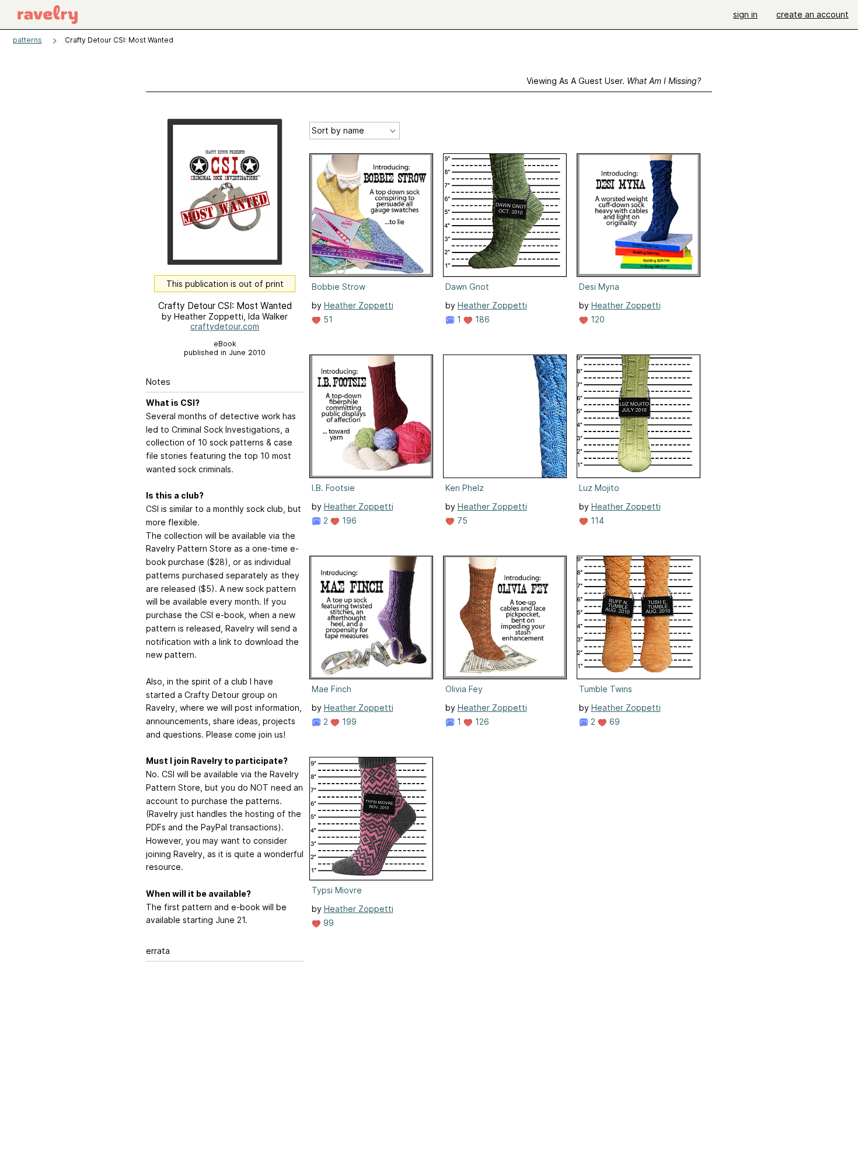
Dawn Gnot (467, 287)
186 (481, 319)
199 (348, 722)
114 (596, 520)
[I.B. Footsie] (371, 416)
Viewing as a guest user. (613, 81)
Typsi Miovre (337, 890)
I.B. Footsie (333, 488)
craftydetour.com (224, 326)
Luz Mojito (599, 488)
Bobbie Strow (338, 287)
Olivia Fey (464, 689)
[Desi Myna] (638, 215)
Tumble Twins (605, 689)
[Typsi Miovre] (371, 818)
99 (327, 923)
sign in (745, 14)
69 (613, 722)
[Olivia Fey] (505, 617)
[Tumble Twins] (638, 617)
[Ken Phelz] (505, 416)
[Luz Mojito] (638, 416)
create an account (812, 14)
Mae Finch (331, 689)
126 (481, 722)
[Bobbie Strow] (371, 215)
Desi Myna (599, 287)
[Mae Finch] (371, 617)
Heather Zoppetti (358, 305)
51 (327, 319)
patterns (27, 40)
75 (461, 520)
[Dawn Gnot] (505, 215)
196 (348, 520)
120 (596, 319)
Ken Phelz (464, 488)
